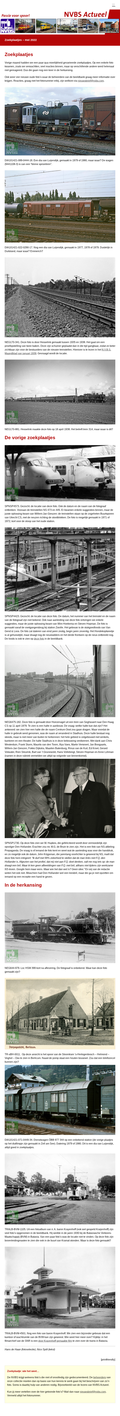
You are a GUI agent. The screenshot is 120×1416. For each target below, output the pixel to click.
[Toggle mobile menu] (113, 4)
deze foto (39, 638)
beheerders (99, 1377)
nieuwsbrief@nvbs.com (91, 80)
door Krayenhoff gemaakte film (55, 1341)
